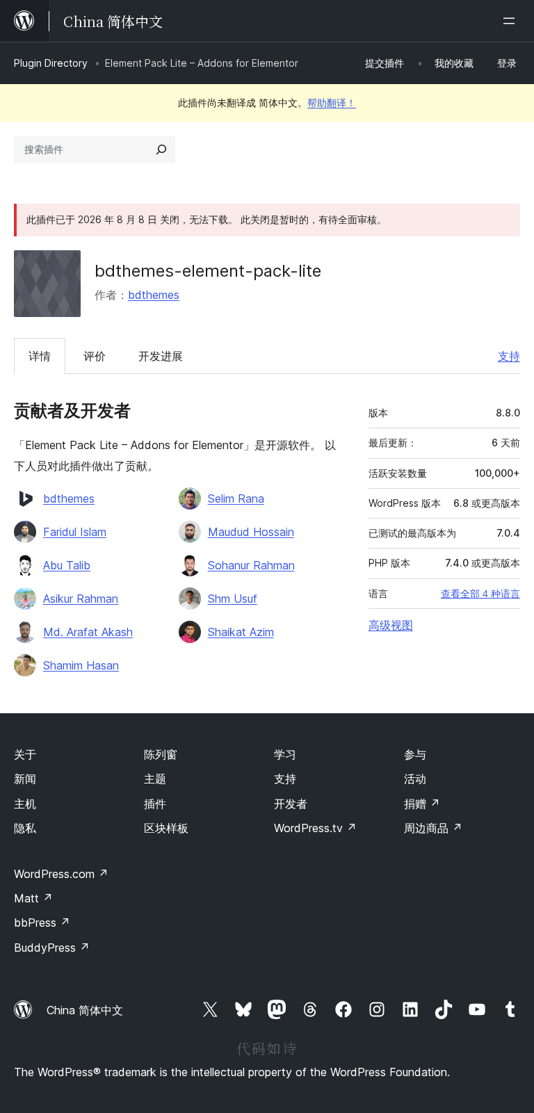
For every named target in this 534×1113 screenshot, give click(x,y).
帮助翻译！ (331, 102)
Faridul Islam (74, 532)
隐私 (25, 828)
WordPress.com (61, 874)
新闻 (25, 779)
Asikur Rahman (80, 599)
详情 (40, 356)
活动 (415, 779)
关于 (25, 754)
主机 (25, 804)
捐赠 (422, 804)
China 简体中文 (85, 1010)
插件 (155, 804)
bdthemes (153, 295)
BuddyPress (52, 947)
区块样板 (166, 828)
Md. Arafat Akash (88, 632)
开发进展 (160, 356)
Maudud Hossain (251, 532)
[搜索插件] (161, 149)
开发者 (290, 804)
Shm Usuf (232, 599)
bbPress (42, 922)
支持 (509, 356)
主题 (155, 779)
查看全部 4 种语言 (480, 593)
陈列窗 (160, 754)
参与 (415, 754)
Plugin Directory (51, 63)
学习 (285, 754)
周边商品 (433, 828)
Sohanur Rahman (251, 565)
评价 (94, 356)
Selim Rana (236, 498)
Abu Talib (66, 565)
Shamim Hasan (81, 665)
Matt (33, 898)
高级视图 (391, 625)
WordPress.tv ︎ (315, 828)
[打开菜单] (512, 21)
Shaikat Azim (241, 632)
